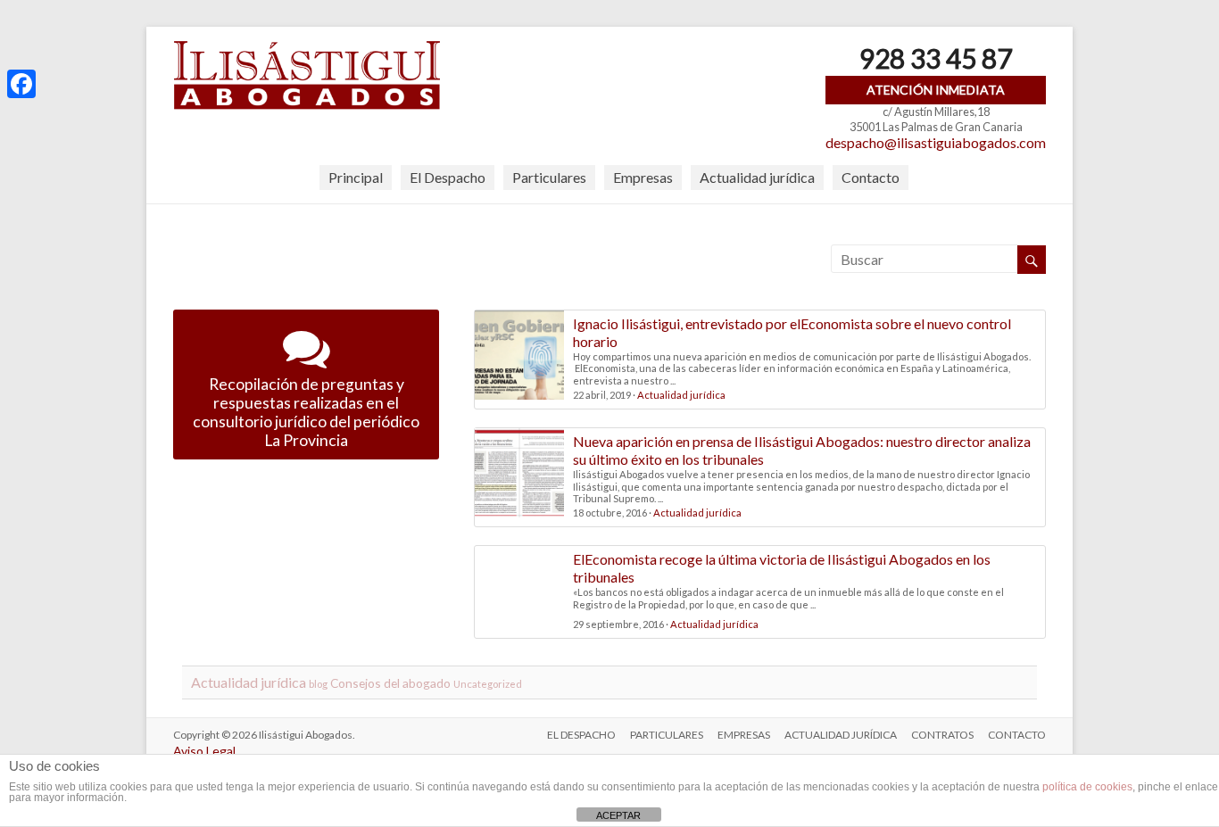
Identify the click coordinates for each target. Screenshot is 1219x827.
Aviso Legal (204, 750)
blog (318, 684)
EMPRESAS (743, 734)
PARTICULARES (666, 734)
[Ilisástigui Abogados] (307, 48)
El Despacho (447, 177)
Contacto (871, 177)
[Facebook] (21, 84)
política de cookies (1087, 787)
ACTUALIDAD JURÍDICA (840, 734)
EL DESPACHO (581, 734)
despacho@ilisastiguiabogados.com (935, 142)
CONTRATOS (942, 734)
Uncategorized (487, 684)
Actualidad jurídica (757, 177)
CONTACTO (1017, 734)
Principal (355, 177)
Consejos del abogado (390, 683)
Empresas (643, 177)
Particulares (549, 177)
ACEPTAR (618, 815)
